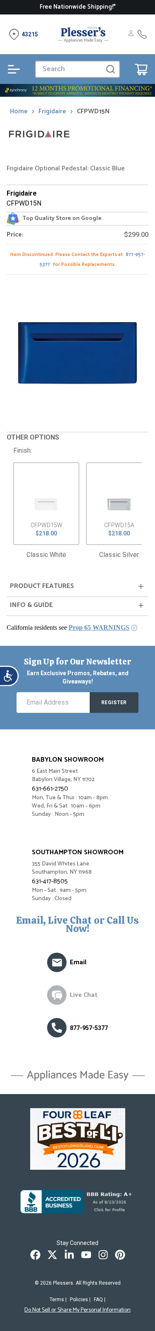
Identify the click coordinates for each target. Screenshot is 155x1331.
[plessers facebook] (35, 1255)
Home (19, 112)
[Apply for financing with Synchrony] (77, 90)
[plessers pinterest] (120, 1255)
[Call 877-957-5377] (142, 34)
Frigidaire (52, 112)
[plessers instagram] (103, 1255)
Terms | (58, 1299)
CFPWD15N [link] (93, 112)
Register (113, 702)
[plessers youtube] (86, 1255)
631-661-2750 (50, 788)
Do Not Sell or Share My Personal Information (77, 1310)
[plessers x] (52, 1255)
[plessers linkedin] (69, 1255)
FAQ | (99, 1299)
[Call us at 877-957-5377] (57, 1027)
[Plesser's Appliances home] (83, 34)
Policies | (80, 1299)
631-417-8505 (50, 881)
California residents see (68, 627)
